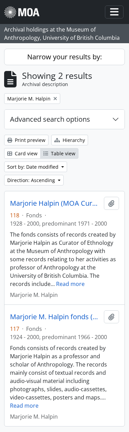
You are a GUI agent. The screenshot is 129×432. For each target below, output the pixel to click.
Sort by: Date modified (33, 167)
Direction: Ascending (31, 180)
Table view (62, 153)
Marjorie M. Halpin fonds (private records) (55, 317)
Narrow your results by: (64, 56)
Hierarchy (73, 140)
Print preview (29, 140)
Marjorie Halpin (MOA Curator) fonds (55, 203)
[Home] (24, 12)
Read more (70, 284)
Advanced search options (50, 119)
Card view (25, 153)
